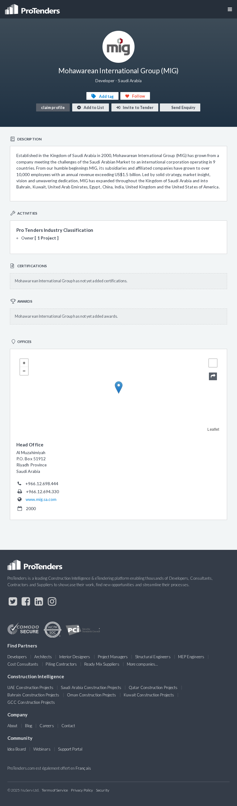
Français (83, 768)
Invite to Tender (137, 107)
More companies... (142, 664)
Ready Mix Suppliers (101, 664)
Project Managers (113, 656)
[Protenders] (33, 7)
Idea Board (16, 749)
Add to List (93, 107)
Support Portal (70, 749)
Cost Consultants (22, 664)
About (12, 725)
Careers (47, 725)
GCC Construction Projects (31, 702)
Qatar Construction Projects (153, 687)
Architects (43, 656)
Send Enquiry (183, 107)
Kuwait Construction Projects (149, 694)
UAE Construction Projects (30, 687)
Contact (68, 725)
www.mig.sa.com (41, 499)
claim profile (53, 107)
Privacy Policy (82, 790)
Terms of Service (55, 790)
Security (102, 790)
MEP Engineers (191, 656)
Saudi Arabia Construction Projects (91, 687)
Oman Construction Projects (91, 694)
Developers (17, 656)
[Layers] (213, 363)
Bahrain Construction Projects (33, 694)
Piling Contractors (61, 664)
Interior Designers (74, 656)
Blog (28, 725)
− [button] (24, 371)
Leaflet (213, 429)
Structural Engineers (153, 656)
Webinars (42, 749)
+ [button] (24, 363)
